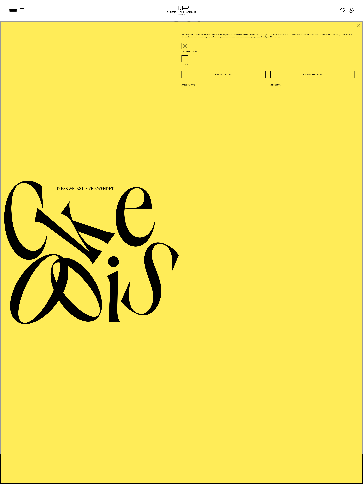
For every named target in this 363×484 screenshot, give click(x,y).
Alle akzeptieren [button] (223, 74)
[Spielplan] (22, 10)
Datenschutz (188, 85)
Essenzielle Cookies (189, 51)
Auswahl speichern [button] (312, 74)
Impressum (275, 85)
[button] (13, 10)
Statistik (185, 64)
